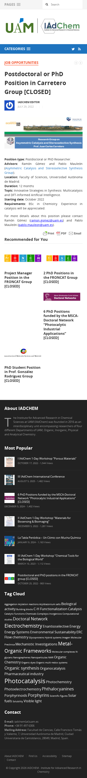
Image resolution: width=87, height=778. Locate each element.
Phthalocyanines (58, 689)
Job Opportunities (21, 62)
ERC (79, 632)
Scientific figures (59, 695)
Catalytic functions (14, 613)
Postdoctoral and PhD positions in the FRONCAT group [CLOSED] (48, 577)
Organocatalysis (52, 668)
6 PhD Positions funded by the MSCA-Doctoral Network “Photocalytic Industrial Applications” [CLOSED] (47, 498)
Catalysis (75, 609)
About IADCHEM (14, 756)
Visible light (33, 701)
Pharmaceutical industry (24, 673)
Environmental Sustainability (53, 632)
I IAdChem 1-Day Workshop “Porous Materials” (47, 458)
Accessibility (49, 756)
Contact (11, 760)
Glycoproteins (36, 637)
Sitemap (67, 756)
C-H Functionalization (50, 609)
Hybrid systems (53, 637)
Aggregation (11, 604)
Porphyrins (38, 695)
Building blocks (24, 609)
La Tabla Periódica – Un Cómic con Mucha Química (49, 538)
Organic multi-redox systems (51, 662)
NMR (50, 657)
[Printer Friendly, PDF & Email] (62, 233)
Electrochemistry (23, 625)
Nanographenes (21, 657)
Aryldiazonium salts (50, 604)
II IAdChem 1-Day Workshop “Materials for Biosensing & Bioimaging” (44, 519)
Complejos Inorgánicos (49, 613)
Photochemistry (59, 682)
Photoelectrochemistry (22, 689)
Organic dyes (28, 662)
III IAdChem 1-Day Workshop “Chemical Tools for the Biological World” (48, 557)
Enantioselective (56, 626)
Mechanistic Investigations (36, 644)
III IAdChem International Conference (41, 476)
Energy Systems (17, 632)
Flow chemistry (16, 637)
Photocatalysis (24, 681)
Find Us (33, 756)
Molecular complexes (63, 651)
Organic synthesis (21, 668)
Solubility (18, 701)
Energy (74, 626)
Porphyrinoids (15, 695)
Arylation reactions (28, 604)
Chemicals (30, 613)
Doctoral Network (30, 619)
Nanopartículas (39, 657)
